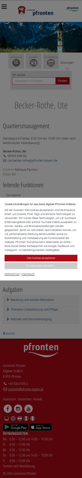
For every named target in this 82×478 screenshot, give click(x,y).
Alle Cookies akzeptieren (41, 258)
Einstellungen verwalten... (41, 265)
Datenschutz (12, 273)
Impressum (28, 273)
